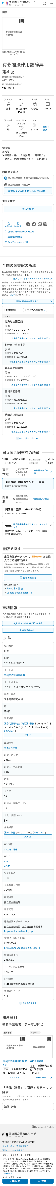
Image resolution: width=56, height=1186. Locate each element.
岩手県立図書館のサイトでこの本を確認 (29, 385)
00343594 (9, 730)
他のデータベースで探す (19, 242)
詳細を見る (46, 128)
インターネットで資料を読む (15, 1146)
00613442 (39, 832)
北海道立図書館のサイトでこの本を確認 (29, 338)
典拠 (26, 734)
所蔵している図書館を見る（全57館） (28, 190)
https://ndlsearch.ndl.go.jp (18, 931)
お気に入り (8, 226)
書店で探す (28, 209)
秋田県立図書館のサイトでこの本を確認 (29, 431)
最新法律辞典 (36, 1061)
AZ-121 (8, 866)
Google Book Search (17, 592)
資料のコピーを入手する (13, 1150)
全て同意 (42, 1181)
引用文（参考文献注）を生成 (21, 231)
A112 (6, 861)
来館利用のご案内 (41, 472)
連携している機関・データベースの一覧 (31, 278)
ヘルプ (12, 295)
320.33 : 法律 (11, 849)
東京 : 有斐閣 (10, 747)
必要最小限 (15, 1181)
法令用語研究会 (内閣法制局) (19, 723)
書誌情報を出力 (15, 236)
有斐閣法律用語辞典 (14, 675)
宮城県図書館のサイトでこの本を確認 (30, 408)
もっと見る (14, 1077)
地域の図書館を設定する (27, 301)
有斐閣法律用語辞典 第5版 (15, 1063)
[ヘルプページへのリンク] (17, 53)
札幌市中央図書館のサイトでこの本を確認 (28, 361)
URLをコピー (18, 226)
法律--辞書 (9, 832)
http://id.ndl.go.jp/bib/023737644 (22, 947)
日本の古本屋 (13, 588)
